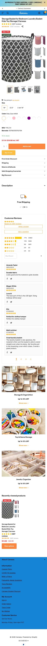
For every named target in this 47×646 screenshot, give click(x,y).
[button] (2, 8)
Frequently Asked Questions (12, 580)
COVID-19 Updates (9, 573)
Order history (6, 604)
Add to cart (27, 146)
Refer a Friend (7, 576)
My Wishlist (6, 611)
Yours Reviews (7, 584)
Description (7, 185)
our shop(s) (16, 100)
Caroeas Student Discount (11, 591)
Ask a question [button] (23, 232)
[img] (23, 269)
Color (10, 114)
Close (44, 2)
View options (9, 546)
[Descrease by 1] (7, 148)
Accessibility (6, 588)
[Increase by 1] (7, 144)
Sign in (4, 600)
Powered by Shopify (30, 637)
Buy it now (8, 153)
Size (3, 103)
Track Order (6, 607)
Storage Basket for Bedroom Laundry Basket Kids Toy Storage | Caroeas (9, 527)
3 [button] (25, 359)
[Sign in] (39, 13)
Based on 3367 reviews (12, 224)
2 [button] (21, 359)
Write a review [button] (23, 226)
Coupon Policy (7, 569)
